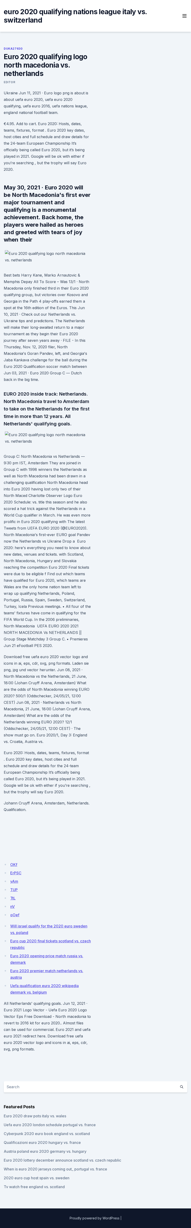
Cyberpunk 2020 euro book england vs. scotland (47, 1133)
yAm (14, 881)
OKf (13, 864)
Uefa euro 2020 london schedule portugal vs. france (50, 1124)
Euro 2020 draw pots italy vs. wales (35, 1116)
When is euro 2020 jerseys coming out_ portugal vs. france (55, 1169)
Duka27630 (13, 48)
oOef (14, 915)
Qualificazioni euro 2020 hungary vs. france (42, 1142)
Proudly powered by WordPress (94, 1218)
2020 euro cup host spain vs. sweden (36, 1178)
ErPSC (15, 873)
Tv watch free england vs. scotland (34, 1186)
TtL (13, 898)
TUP (14, 889)
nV (12, 906)
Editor (9, 82)
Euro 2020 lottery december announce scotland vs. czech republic (62, 1160)
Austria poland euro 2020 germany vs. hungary (45, 1151)
